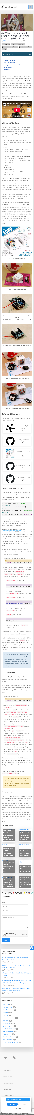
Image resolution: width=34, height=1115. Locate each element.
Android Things (7, 1007)
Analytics (6, 1004)
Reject (24, 1104)
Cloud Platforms (8, 1010)
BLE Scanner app (23, 760)
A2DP (6, 778)
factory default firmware (12, 178)
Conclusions (7, 69)
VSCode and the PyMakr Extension (15, 733)
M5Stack (8, 27)
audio (5, 49)
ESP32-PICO (22, 140)
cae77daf (19, 642)
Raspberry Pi (7, 1034)
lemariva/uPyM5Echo (18, 677)
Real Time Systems (9, 1037)
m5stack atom (28, 46)
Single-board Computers (10, 1042)
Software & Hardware (10, 62)
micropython (7, 44)
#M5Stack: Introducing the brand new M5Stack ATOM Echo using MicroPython (15, 36)
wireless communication (18, 44)
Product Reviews (8, 1031)
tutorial (23, 634)
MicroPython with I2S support (12, 65)
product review (7, 46)
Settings (18, 1108)
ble (21, 46)
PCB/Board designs (9, 1028)
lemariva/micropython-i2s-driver (12, 529)
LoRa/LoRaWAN (8, 1026)
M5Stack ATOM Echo (9, 60)
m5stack (16, 46)
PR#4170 (11, 492)
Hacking (5, 1015)
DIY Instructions (8, 67)
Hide (30, 54)
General (5, 1012)
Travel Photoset (8, 1039)
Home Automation (9, 1018)
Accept (12, 1104)
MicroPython (16, 27)
